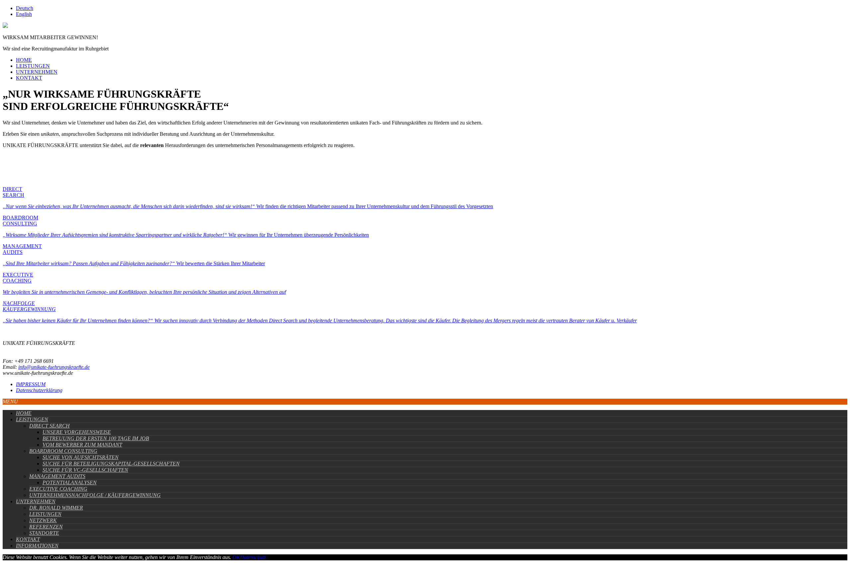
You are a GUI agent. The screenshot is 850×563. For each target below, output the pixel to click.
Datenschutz (253, 557)
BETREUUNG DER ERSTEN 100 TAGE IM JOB (95, 438)
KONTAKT (29, 78)
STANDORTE (44, 533)
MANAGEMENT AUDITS (57, 476)
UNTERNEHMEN (36, 72)
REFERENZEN (46, 526)
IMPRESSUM (30, 384)
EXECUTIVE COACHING (58, 489)
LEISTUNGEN (33, 66)
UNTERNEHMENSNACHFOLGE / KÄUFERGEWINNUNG (95, 495)
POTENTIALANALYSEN (69, 482)
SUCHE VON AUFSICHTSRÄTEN (80, 457)
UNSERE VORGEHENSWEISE (76, 432)
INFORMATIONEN (37, 545)
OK (236, 557)
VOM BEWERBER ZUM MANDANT (82, 444)
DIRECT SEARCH (49, 426)
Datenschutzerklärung (39, 390)
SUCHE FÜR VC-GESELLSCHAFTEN (85, 470)
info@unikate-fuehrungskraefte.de (54, 367)
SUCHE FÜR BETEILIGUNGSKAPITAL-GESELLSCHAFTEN (111, 463)
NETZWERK (43, 520)
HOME (24, 60)
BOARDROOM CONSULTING (63, 451)
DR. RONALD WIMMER (56, 508)
